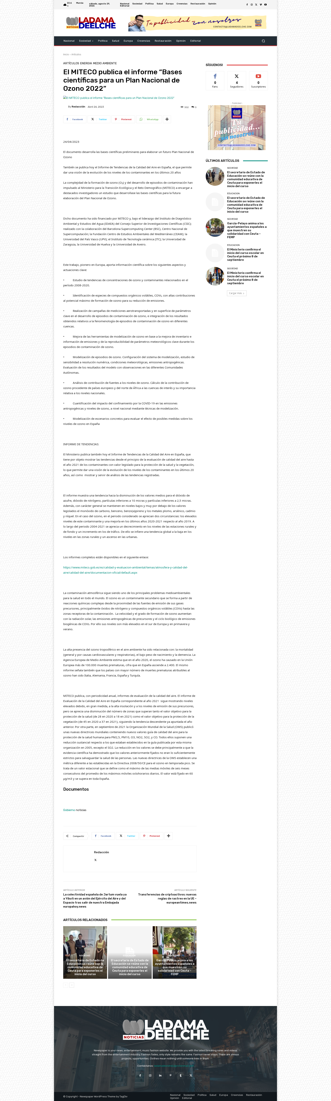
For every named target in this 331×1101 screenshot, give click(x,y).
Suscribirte (258, 74)
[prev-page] (65, 985)
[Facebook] (247, 4)
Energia (86, 63)
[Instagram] (251, 4)
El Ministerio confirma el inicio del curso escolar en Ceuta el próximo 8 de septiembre (245, 255)
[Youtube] (265, 4)
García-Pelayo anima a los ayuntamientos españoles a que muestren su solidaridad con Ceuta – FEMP (174, 967)
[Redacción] (65, 107)
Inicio (66, 54)
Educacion (129, 956)
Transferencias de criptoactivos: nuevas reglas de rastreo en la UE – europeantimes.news (167, 898)
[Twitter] (256, 4)
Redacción (78, 106)
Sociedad (84, 956)
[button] (263, 40)
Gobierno (69, 810)
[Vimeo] (261, 4)
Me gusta (215, 74)
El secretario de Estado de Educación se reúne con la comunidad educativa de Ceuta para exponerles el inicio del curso (85, 967)
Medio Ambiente (105, 63)
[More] (167, 119)
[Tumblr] (180, 1075)
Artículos (76, 54)
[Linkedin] (160, 1075)
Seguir (237, 74)
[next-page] (71, 985)
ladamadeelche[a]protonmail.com (174, 1065)
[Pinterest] (170, 1075)
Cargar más (235, 293)
